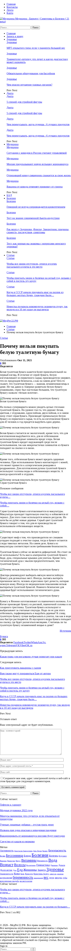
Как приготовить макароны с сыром (20, 667)
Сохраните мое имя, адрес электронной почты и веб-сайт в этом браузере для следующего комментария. (35, 780)
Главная (11, 4)
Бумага (4, 636)
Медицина (12, 144)
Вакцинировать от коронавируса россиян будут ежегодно (32, 835)
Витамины (28, 860)
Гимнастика (43, 865)
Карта (10, 13)
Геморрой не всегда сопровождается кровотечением (36, 206)
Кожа (17, 873)
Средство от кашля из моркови (17, 841)
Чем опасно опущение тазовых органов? (29, 84)
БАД (9, 195)
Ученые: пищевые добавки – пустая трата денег (27, 824)
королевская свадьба (9, 881)
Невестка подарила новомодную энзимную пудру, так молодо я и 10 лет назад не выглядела (37, 308)
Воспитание (31, 865)
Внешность (42, 860)
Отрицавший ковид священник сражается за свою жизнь (39, 175)
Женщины (30, 870)
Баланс (45, 851)
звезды (58, 877)
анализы (60, 874)
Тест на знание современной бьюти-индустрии (33, 218)
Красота (29, 874)
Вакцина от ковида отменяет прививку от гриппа (35, 186)
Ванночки (11, 861)
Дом (15, 870)
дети (51, 877)
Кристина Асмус (41, 874)
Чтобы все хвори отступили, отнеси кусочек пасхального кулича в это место (32, 265)
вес (46, 877)
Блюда (27, 855)
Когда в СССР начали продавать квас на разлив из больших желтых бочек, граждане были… (35, 294)
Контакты (12, 7)
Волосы (20, 865)
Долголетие (6, 870)
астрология (6, 877)
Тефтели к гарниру (10, 804)
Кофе (22, 874)
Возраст (6, 864)
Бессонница (14, 855)
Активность (7, 850)
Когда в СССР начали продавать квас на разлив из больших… (35, 906)
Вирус (18, 861)
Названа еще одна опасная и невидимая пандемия (28, 830)
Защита (41, 870)
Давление (54, 865)
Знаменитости (6, 874)
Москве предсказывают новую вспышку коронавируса (37, 164)
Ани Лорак (37, 851)
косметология (26, 881)
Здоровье (12, 39)
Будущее (63, 856)
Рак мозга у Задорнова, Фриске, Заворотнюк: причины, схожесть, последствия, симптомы (38, 231)
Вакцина (3, 861)
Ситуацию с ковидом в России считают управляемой (37, 152)
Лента (10, 10)
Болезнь (53, 855)
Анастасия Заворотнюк (23, 851)
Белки (2, 856)
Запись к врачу (15, 36)
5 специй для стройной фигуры (24, 101)
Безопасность (57, 850)
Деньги (61, 865)
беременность (23, 877)
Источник (65, 630)
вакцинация (38, 878)
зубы (65, 878)
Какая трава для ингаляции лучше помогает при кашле (31, 656)
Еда (20, 870)
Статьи (11, 255)
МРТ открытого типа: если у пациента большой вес (36, 48)
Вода (52, 860)
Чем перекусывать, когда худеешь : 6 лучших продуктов (38, 124)
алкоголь (53, 874)
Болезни (11, 198)
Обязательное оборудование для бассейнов (31, 73)
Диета (10, 93)
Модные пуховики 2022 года (16, 810)
